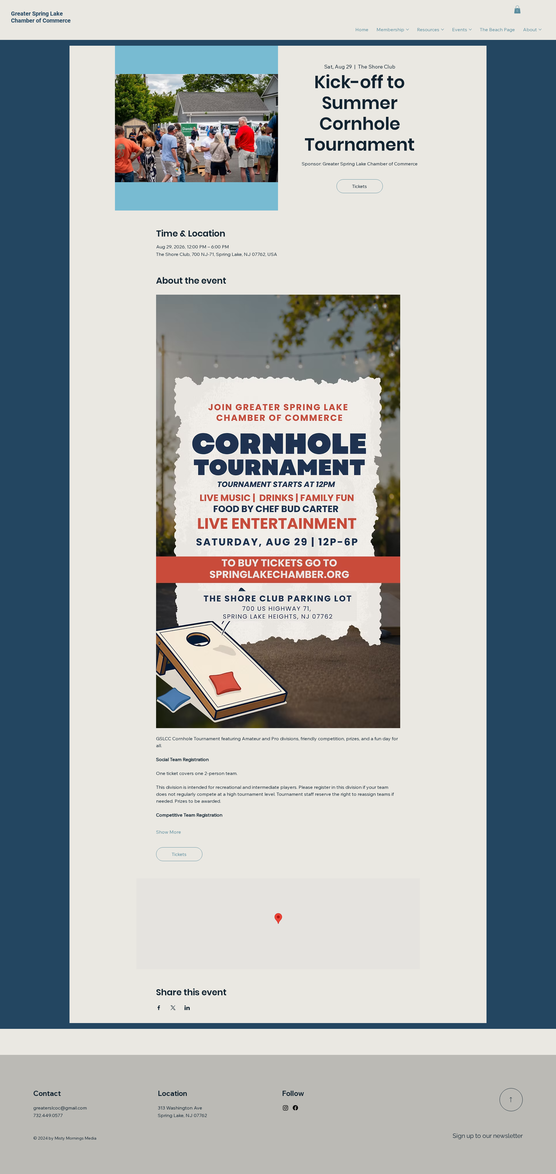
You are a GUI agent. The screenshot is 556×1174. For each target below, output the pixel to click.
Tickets (359, 186)
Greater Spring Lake (37, 13)
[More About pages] (540, 29)
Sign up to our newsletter (488, 1135)
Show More (168, 832)
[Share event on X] (173, 1007)
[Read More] (511, 1099)
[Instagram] (285, 1107)
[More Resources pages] (442, 29)
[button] (517, 9)
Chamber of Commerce (41, 20)
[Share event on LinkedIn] (187, 1007)
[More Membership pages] (407, 29)
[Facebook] (295, 1107)
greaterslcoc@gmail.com (60, 1108)
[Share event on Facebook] (159, 1007)
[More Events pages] (470, 29)
